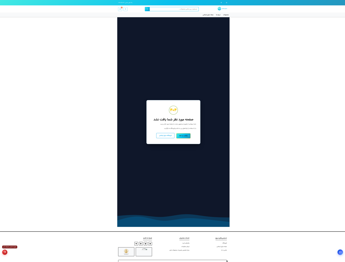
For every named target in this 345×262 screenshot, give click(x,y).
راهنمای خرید (185, 243)
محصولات (226, 15)
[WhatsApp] (150, 243)
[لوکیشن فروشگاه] (221, 3)
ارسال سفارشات (185, 247)
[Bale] (141, 243)
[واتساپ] (227, 3)
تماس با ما (224, 250)
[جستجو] (147, 9)
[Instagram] (145, 243)
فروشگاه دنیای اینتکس (165, 135)
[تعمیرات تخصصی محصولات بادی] (4, 252)
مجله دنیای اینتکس (208, 15)
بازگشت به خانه (183, 136)
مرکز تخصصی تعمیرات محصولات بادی (179, 250)
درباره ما (218, 15)
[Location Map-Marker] (136, 243)
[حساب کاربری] (125, 9)
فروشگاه (224, 243)
